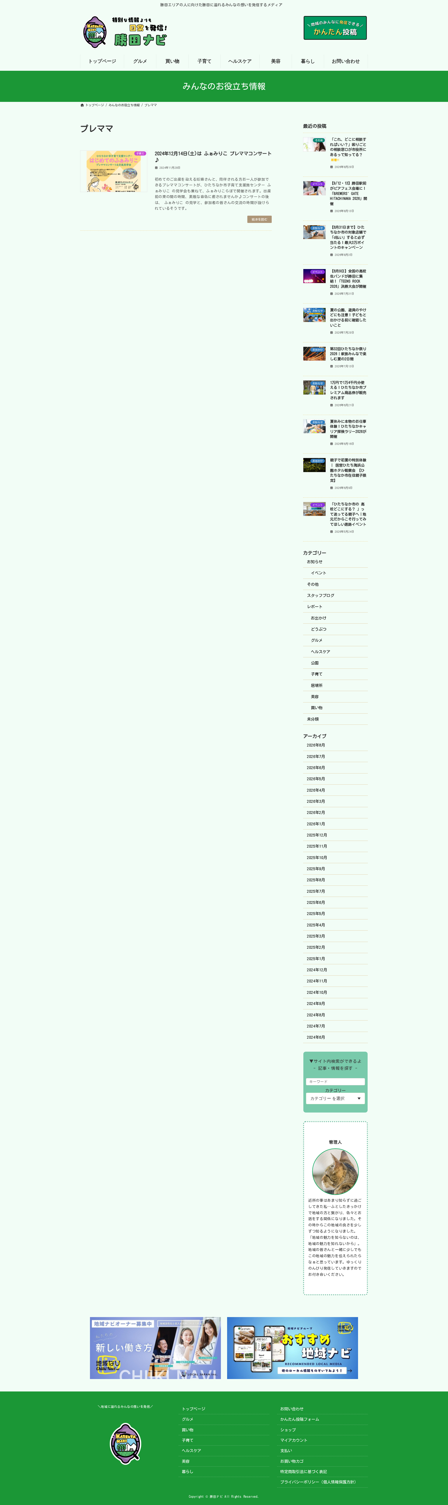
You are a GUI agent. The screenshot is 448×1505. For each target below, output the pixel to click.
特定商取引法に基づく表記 (303, 1472)
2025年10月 (317, 858)
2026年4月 (316, 790)
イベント (318, 573)
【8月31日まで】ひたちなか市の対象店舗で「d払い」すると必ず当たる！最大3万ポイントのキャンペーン (348, 237)
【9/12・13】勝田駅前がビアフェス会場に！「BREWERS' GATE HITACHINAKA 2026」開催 (348, 193)
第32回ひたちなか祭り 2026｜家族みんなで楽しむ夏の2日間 (348, 354)
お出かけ (318, 618)
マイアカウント (293, 1440)
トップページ (193, 1409)
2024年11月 (317, 981)
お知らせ (315, 562)
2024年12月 (317, 970)
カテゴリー (335, 1090)
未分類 (313, 719)
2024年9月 (316, 1003)
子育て (317, 674)
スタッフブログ (320, 595)
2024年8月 (316, 1015)
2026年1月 (316, 824)
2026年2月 (316, 812)
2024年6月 (316, 1037)
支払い (286, 1451)
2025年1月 (316, 959)
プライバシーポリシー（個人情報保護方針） (319, 1482)
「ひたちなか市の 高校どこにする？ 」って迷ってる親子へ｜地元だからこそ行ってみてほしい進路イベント (348, 514)
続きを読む (259, 219)
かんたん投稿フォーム (299, 1419)
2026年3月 (316, 801)
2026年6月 (316, 768)
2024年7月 (316, 1026)
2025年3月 (316, 936)
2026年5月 (316, 779)
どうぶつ (318, 629)
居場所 (317, 685)
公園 (315, 663)
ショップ (288, 1430)
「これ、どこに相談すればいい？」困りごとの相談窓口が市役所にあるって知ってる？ (348, 149)
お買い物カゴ (292, 1461)
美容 (315, 697)
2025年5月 (316, 914)
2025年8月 (316, 880)
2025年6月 (316, 902)
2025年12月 (317, 835)
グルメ (317, 640)
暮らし (187, 1472)
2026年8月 (316, 745)
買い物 (317, 708)
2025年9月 (316, 869)
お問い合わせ (292, 1409)
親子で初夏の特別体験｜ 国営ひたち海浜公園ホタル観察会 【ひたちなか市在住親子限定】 (348, 470)
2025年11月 (317, 846)
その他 (313, 584)
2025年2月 (316, 947)
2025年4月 (316, 925)
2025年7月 (316, 891)
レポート (315, 607)
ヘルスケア (320, 652)
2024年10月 (317, 992)
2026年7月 (316, 756)
